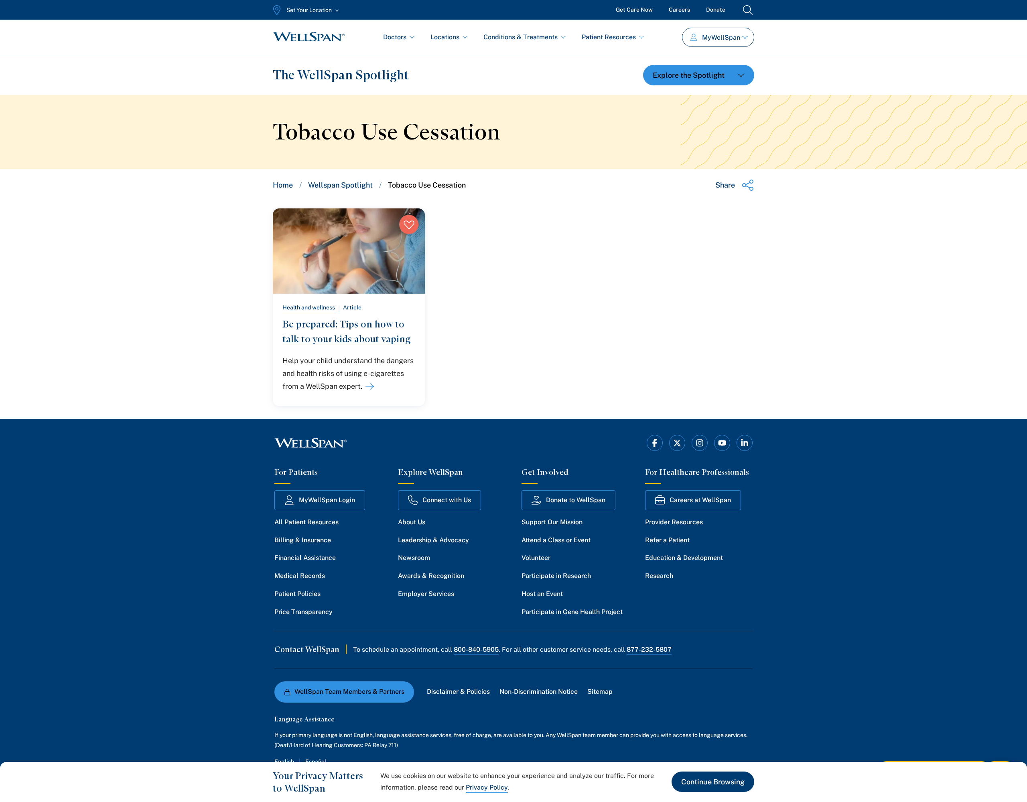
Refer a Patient (667, 540)
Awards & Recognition (431, 576)
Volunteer (536, 558)
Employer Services (426, 594)
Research (659, 576)
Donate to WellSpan (575, 500)
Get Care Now (634, 9)
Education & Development (684, 558)
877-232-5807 (649, 649)
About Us (411, 522)
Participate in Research (556, 576)
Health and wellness (308, 307)
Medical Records (299, 576)
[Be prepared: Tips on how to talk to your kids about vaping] (368, 386)
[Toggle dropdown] (698, 75)
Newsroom (414, 558)
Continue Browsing (713, 782)
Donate (715, 9)
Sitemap (600, 691)
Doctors (394, 37)
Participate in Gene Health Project (572, 612)
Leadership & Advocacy (433, 540)
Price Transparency (303, 612)
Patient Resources (609, 37)
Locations (444, 37)
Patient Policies (297, 594)
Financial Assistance (305, 558)
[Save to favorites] (408, 224)
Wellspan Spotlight (340, 185)
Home (283, 185)
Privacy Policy (487, 787)
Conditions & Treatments (520, 37)
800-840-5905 (476, 649)
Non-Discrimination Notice (538, 691)
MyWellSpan (721, 37)
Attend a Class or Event (556, 540)
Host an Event (542, 594)
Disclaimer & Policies (458, 691)
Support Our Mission (552, 522)
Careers (679, 9)
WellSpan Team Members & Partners (349, 691)
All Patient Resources (306, 522)
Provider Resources (674, 522)
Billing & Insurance (302, 540)
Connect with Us (446, 500)
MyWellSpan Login (327, 500)
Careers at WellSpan (700, 500)
